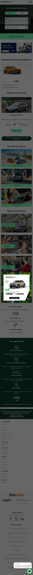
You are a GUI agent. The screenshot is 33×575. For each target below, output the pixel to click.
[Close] (31, 271)
